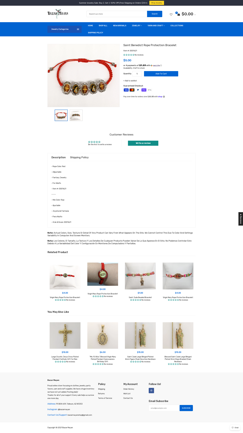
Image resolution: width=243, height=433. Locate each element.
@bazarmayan (64, 409)
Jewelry (136, 26)
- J (60, 211)
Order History (128, 389)
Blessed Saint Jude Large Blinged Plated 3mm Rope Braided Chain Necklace (178, 359)
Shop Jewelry (156, 3)
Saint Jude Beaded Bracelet (140, 297)
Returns (101, 394)
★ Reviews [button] (241, 219)
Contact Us (128, 398)
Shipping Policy (95, 33)
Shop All (103, 26)
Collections (176, 26)
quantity (127, 74)
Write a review (143, 143)
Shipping (101, 389)
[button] (128, 55)
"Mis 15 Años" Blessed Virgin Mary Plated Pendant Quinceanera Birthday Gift (102, 359)
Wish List (126, 394)
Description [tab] (58, 157)
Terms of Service (105, 398)
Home (90, 26)
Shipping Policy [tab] (79, 157)
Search (155, 14)
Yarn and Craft (155, 26)
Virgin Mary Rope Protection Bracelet (65, 297)
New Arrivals (119, 26)
